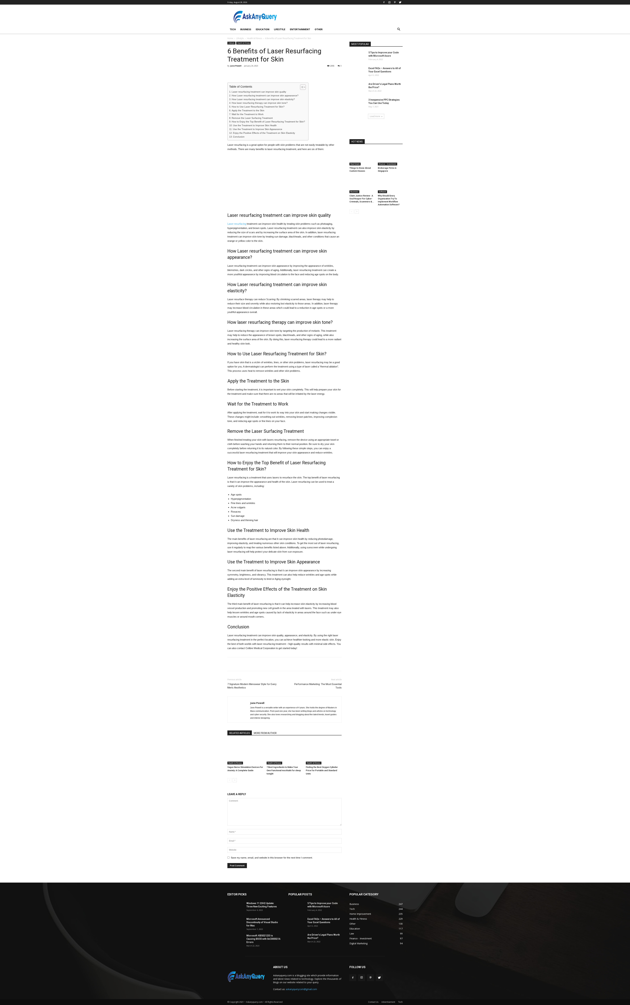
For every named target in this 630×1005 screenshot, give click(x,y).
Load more (375, 116)
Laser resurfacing (236, 223)
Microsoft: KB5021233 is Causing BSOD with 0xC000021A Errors (263, 938)
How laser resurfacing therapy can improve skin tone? (260, 103)
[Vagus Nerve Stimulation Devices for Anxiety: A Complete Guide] (245, 752)
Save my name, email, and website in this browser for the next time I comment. (272, 857)
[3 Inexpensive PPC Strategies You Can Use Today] (357, 103)
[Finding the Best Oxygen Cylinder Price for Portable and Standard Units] (324, 752)
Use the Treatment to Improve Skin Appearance (257, 129)
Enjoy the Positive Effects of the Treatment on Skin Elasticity (264, 133)
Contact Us (373, 1002)
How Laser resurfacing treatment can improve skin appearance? (265, 95)
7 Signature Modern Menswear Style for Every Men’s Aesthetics (251, 686)
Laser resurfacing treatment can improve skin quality (259, 91)
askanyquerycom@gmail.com (301, 989)
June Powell (236, 65)
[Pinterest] (394, 2)
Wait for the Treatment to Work (247, 114)
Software (382, 192)
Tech (233, 29)
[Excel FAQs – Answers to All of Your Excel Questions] (357, 72)
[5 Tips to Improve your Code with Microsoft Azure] (357, 56)
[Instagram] (389, 2)
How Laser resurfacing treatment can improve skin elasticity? (263, 99)
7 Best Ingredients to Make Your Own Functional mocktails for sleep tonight (284, 770)
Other (319, 29)
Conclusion (238, 136)
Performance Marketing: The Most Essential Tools (318, 686)
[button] (399, 29)
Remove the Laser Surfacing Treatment (252, 118)
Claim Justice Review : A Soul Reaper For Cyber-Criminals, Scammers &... (361, 198)
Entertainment (300, 29)
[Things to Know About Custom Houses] (361, 156)
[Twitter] (400, 2)
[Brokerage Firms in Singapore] (390, 156)
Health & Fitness (254, 38)
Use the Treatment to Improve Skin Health (255, 125)
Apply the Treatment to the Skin (248, 110)
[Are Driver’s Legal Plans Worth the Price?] (357, 88)
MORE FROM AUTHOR (265, 733)
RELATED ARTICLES (239, 733)
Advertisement (388, 1002)
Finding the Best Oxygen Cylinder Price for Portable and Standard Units (322, 770)
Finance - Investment (387, 164)
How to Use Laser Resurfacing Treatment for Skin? (258, 106)
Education (262, 29)
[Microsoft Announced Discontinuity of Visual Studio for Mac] (235, 923)
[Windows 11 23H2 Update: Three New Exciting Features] (235, 907)
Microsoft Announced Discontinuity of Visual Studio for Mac (262, 922)
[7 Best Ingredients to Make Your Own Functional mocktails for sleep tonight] (284, 752)
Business (245, 29)
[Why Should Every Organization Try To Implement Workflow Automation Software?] (390, 184)
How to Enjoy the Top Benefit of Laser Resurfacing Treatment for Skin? (268, 121)
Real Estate (355, 164)
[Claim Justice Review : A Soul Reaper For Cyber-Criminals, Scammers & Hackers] (361, 184)
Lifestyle (279, 29)
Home (230, 38)
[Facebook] (383, 2)
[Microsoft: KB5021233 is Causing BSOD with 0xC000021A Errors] (235, 939)
